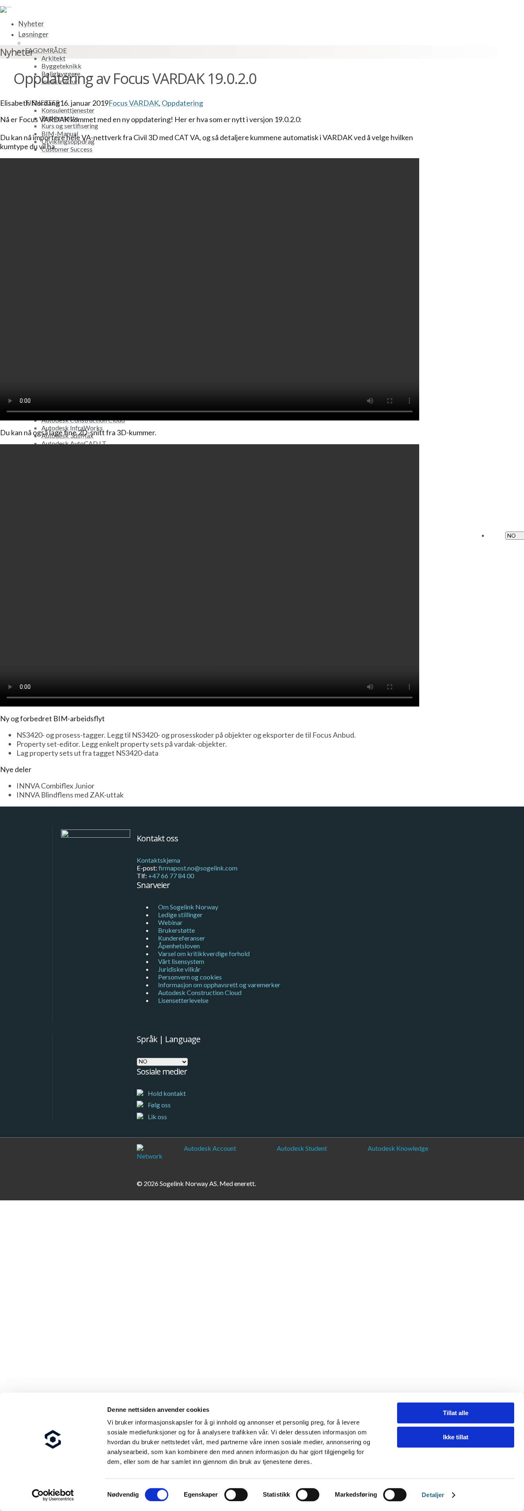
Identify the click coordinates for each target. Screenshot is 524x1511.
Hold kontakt (166, 1093)
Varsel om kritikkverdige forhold (204, 953)
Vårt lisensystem (181, 961)
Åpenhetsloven (179, 946)
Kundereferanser (181, 938)
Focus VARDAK (133, 102)
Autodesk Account (210, 1148)
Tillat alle (455, 1412)
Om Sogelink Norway (188, 907)
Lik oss (157, 1116)
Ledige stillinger (180, 914)
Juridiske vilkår (179, 969)
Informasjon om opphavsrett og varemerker (219, 984)
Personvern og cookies (190, 977)
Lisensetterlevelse (183, 1000)
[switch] (236, 1494)
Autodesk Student (302, 1148)
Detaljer (433, 1494)
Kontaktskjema (158, 860)
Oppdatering (182, 102)
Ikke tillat (455, 1437)
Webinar (170, 922)
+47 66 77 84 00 (171, 875)
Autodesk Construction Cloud (200, 992)
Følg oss (159, 1105)
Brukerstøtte (176, 930)
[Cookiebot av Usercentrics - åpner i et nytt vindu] (53, 1495)
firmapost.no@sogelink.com (197, 868)
